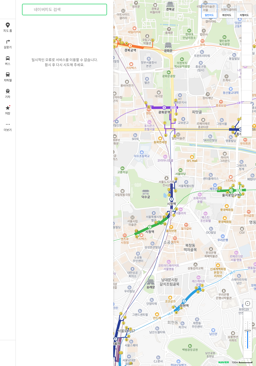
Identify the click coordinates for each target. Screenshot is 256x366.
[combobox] (65, 9)
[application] (136, 183)
